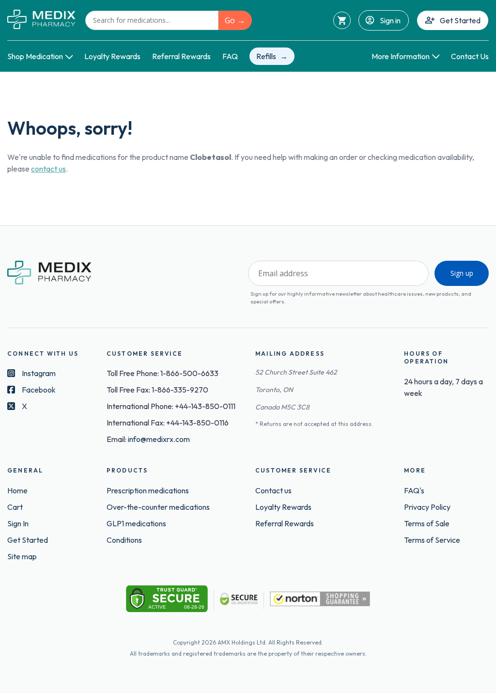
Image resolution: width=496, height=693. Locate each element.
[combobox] (151, 20)
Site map (22, 556)
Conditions (124, 540)
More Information (401, 56)
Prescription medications (148, 490)
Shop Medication (35, 56)
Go (230, 20)
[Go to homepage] (41, 20)
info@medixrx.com (159, 439)
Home (17, 490)
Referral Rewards (181, 56)
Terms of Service (432, 540)
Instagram (39, 373)
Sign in (390, 20)
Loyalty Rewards (112, 56)
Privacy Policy (427, 507)
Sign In (18, 523)
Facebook (39, 389)
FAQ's (414, 490)
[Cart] (342, 20)
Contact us (273, 490)
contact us (48, 168)
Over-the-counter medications (158, 507)
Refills (266, 56)
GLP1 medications (136, 523)
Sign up (461, 273)
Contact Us (470, 56)
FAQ (230, 56)
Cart (15, 507)
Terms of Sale (427, 523)
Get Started (460, 20)
